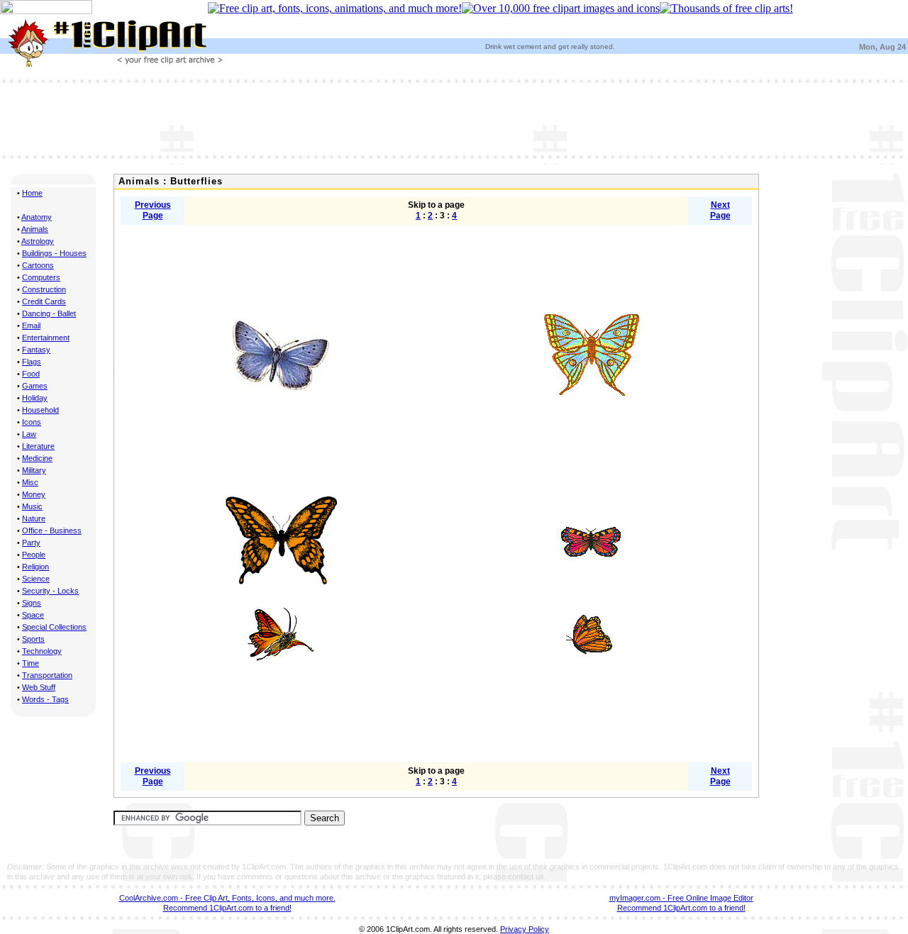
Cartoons (38, 265)
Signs (31, 603)
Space (33, 615)
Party (31, 542)
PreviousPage (153, 210)
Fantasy (36, 349)
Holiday (35, 398)
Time (30, 663)
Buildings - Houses (54, 253)
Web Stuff (38, 687)
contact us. (527, 876)
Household (40, 410)
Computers (41, 277)
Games (35, 386)
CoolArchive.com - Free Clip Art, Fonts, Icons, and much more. (227, 898)
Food (31, 373)
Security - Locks (50, 590)
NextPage (720, 210)
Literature (38, 446)
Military (34, 470)
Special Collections (54, 627)
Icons (31, 422)
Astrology (37, 241)
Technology (42, 651)
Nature (33, 518)
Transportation (47, 675)
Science (36, 578)
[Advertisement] (454, 118)
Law (29, 434)
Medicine (37, 458)
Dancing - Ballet (49, 313)
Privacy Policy (524, 929)
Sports (33, 639)
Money (33, 494)
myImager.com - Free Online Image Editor (681, 898)
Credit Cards (44, 301)
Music (32, 506)
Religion (35, 566)
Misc (30, 482)
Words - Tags (45, 699)
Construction (44, 289)
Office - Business (52, 530)
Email (31, 325)
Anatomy (36, 217)
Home (32, 193)
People (33, 554)
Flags (31, 361)
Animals (34, 229)
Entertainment (46, 337)
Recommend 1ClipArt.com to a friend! (227, 908)
